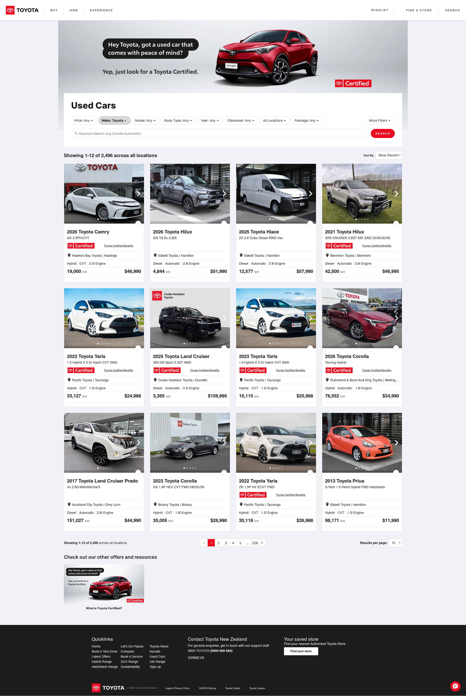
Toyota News (159, 646)
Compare (127, 651)
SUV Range (129, 661)
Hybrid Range (102, 661)
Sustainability (130, 667)
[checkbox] (138, 224)
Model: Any (146, 120)
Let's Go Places (132, 646)
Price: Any (84, 120)
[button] (455, 686)
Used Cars (157, 656)
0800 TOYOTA (210, 651)
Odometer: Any (241, 120)
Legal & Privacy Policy (178, 688)
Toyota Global (232, 688)
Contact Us (196, 657)
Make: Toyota (114, 120)
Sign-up (155, 667)
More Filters (380, 120)
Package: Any (307, 120)
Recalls (155, 651)
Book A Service (132, 656)
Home (96, 646)
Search (382, 133)
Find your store (301, 651)
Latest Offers (101, 656)
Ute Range (157, 661)
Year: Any (210, 120)
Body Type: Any (178, 120)
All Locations (275, 120)
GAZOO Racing (207, 688)
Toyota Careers (257, 688)
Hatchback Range (105, 667)
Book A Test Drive (104, 651)
